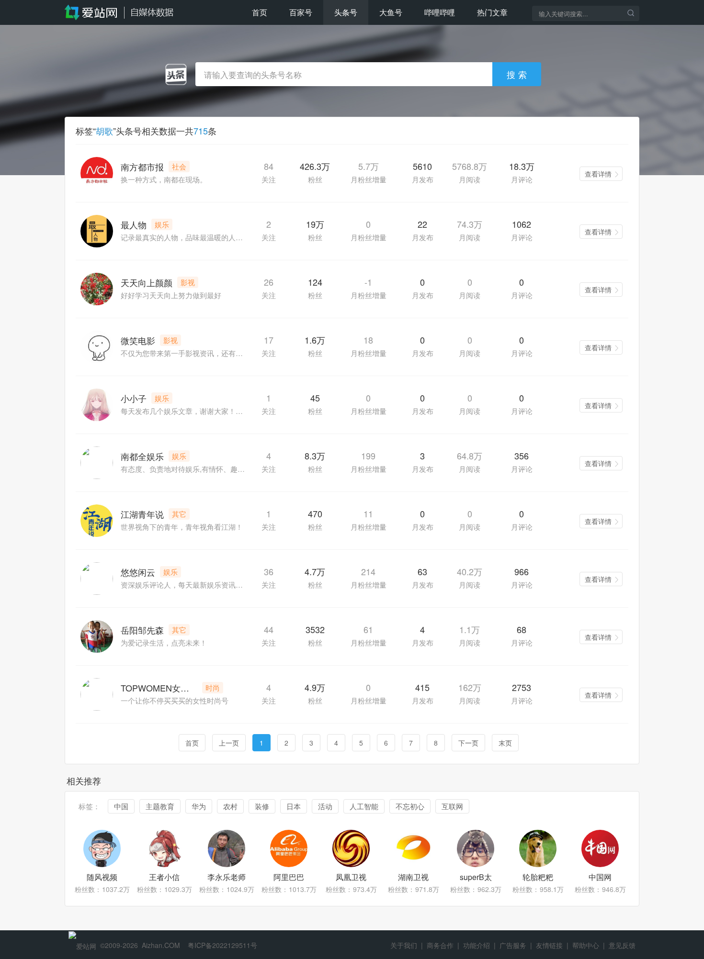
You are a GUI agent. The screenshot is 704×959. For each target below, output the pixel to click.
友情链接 (549, 945)
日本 (293, 806)
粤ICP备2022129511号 (222, 945)
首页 (259, 12)
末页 (505, 742)
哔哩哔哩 (439, 12)
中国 (121, 806)
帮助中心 (585, 945)
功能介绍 (476, 945)
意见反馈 (622, 945)
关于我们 (403, 945)
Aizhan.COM (161, 945)
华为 (199, 806)
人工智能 (364, 806)
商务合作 (440, 945)
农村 (230, 806)
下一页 (468, 742)
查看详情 (598, 173)
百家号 (300, 12)
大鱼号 (390, 12)
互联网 (452, 806)
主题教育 (160, 806)
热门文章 (492, 12)
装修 (262, 806)
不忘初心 (410, 806)
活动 (325, 806)
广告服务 (513, 945)
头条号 (345, 12)
